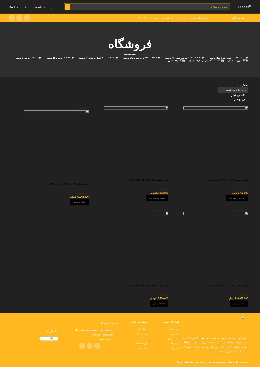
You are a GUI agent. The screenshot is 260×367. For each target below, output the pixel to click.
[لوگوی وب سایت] (244, 6)
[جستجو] (67, 7)
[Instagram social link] (27, 18)
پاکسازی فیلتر (238, 95)
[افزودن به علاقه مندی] (156, 280)
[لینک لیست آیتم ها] (164, 328)
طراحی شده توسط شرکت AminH (191, 362)
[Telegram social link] (12, 18)
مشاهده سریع (164, 280)
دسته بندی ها (130, 54)
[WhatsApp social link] (19, 18)
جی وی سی (240, 99)
